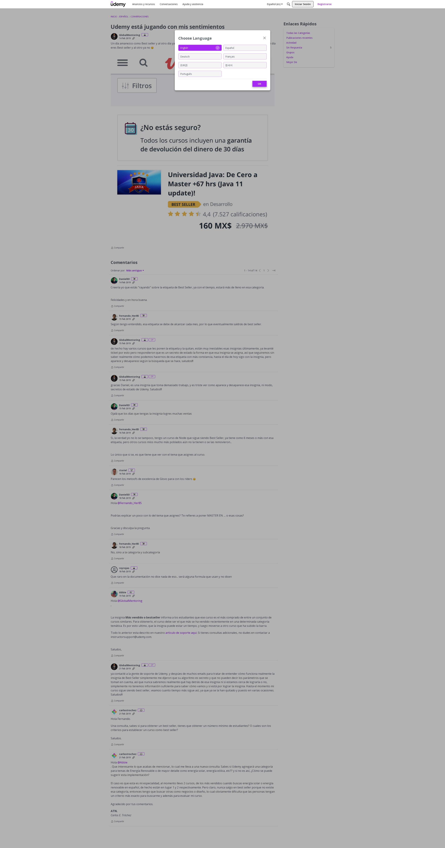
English (184, 47)
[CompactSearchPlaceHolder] (288, 4)
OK (259, 83)
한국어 (229, 65)
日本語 (184, 65)
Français (230, 56)
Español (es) (274, 4)
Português (186, 73)
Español (229, 47)
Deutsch (185, 56)
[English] (118, 4)
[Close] (264, 38)
